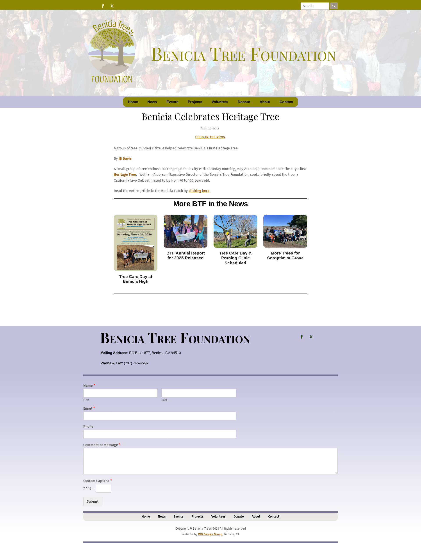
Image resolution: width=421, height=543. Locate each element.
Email (89, 408)
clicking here (199, 191)
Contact (286, 102)
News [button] (152, 102)
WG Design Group (210, 534)
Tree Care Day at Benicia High (135, 279)
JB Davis (125, 158)
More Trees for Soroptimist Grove (285, 255)
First (86, 399)
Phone (88, 427)
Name (89, 386)
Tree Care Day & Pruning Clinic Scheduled (235, 258)
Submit (92, 501)
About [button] (265, 102)
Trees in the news (210, 137)
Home (133, 102)
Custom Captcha (97, 481)
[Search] (334, 5)
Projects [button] (195, 102)
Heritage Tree (125, 174)
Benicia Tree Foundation (175, 337)
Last (164, 399)
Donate (244, 102)
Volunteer (220, 102)
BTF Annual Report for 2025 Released (185, 255)
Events (172, 102)
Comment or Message (101, 445)
